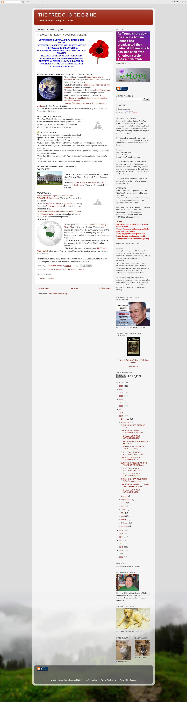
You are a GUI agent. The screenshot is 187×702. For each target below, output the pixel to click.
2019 (121, 409)
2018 (121, 413)
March (124, 520)
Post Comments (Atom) (57, 294)
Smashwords (133, 366)
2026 (121, 386)
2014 (121, 537)
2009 (121, 554)
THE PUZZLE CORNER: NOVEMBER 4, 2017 (130, 491)
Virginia (55, 196)
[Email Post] (77, 266)
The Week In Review (75, 269)
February (125, 523)
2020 (121, 406)
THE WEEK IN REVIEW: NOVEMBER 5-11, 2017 (131, 469)
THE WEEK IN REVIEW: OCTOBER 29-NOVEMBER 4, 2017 (135, 486)
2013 (121, 540)
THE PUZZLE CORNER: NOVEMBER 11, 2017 (130, 475)
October (124, 496)
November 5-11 (60, 269)
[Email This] (81, 266)
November (125, 422)
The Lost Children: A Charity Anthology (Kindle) (133, 361)
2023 (121, 396)
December (125, 419)
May (123, 513)
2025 (121, 389)
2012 (121, 544)
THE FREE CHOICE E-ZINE (67, 15)
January (124, 526)
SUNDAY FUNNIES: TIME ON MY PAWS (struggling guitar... (134, 480)
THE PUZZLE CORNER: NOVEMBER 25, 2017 (130, 437)
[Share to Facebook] (88, 266)
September (126, 500)
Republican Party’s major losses (59, 203)
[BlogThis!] (84, 266)
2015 (121, 534)
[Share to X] (86, 266)
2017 (45, 269)
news (50, 269)
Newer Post (43, 288)
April (123, 516)
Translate (135, 112)
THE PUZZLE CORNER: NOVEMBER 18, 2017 (130, 459)
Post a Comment (47, 278)
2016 (121, 530)
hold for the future (55, 206)
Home (74, 288)
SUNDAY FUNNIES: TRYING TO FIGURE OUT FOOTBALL (134, 464)
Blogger (133, 680)
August (124, 503)
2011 (121, 547)
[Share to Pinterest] (91, 266)
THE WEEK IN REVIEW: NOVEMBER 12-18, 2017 (132, 453)
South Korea (93, 80)
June (123, 510)
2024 (121, 393)
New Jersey (43, 196)
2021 (121, 403)
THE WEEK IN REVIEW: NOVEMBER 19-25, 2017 (132, 432)
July (123, 506)
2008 (121, 557)
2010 (121, 550)
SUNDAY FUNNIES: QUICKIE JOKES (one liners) (132, 448)
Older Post (105, 288)
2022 (121, 399)
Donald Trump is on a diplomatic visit (89, 182)
